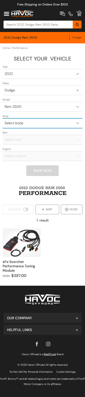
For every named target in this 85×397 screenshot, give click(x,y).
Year (5, 67)
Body (6, 116)
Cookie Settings (66, 372)
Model (6, 99)
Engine (7, 149)
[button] (42, 318)
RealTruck (50, 354)
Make (6, 83)
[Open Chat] (62, 14)
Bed (5, 132)
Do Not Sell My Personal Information (31, 372)
